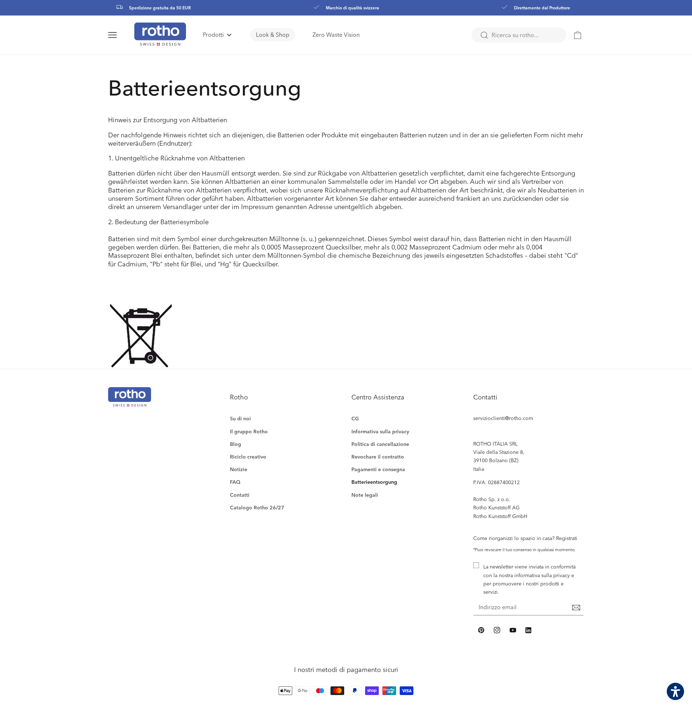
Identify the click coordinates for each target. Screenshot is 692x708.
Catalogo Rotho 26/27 (257, 507)
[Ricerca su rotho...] (484, 35)
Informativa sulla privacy (380, 431)
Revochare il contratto (377, 456)
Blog (235, 444)
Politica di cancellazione (380, 444)
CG (355, 418)
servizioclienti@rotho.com (503, 418)
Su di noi (240, 418)
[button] (121, 35)
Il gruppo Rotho (249, 431)
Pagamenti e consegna (378, 469)
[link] (578, 35)
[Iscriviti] (576, 608)
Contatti (239, 495)
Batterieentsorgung (374, 482)
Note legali (364, 495)
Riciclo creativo (248, 456)
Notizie (238, 469)
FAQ (235, 482)
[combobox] (518, 35)
